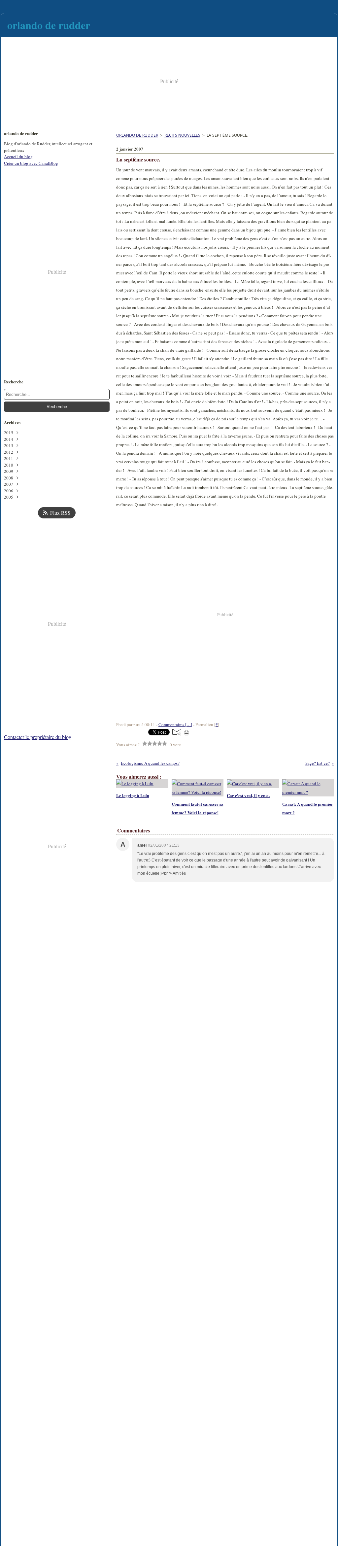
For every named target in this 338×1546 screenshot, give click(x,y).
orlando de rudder (137, 135)
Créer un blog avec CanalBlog (31, 163)
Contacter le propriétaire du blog (37, 736)
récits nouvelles (182, 135)
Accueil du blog (18, 156)
